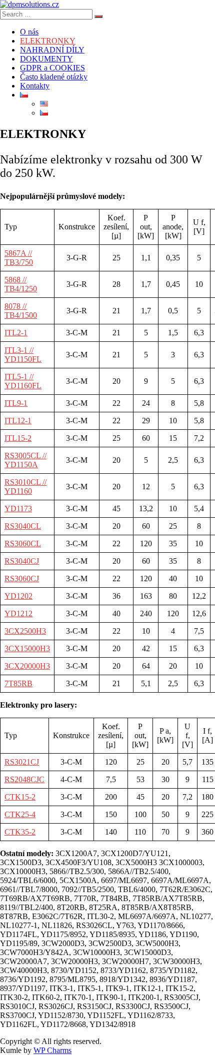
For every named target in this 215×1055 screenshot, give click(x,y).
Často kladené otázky (54, 76)
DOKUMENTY (46, 58)
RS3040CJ (21, 561)
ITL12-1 (18, 420)
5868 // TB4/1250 (20, 284)
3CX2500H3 (25, 631)
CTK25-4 (20, 814)
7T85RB (18, 683)
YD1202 (18, 596)
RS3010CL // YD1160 (25, 486)
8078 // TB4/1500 (20, 310)
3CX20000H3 (27, 666)
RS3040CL (22, 526)
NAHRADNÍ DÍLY (52, 49)
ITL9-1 (16, 403)
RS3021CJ (21, 762)
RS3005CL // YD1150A (25, 460)
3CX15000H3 (27, 648)
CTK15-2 (20, 797)
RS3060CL (22, 543)
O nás (29, 31)
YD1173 (18, 508)
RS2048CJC (24, 779)
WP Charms (53, 1050)
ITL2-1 (16, 332)
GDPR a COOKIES (52, 67)
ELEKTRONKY (48, 40)
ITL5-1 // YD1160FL (23, 381)
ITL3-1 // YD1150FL (23, 354)
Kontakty (35, 85)
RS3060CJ (21, 578)
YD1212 (18, 613)
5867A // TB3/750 (18, 257)
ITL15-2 (18, 438)
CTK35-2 (20, 832)
